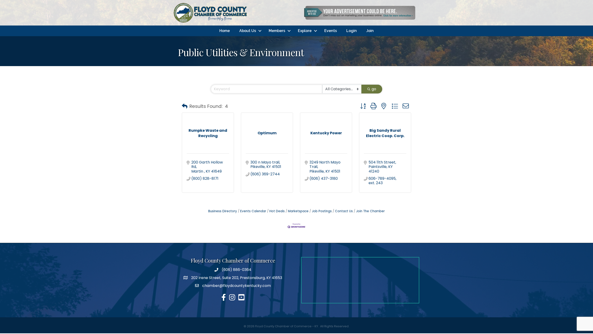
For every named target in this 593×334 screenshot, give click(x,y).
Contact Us (344, 211)
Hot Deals (277, 211)
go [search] (374, 89)
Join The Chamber (370, 211)
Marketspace (298, 211)
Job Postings (322, 211)
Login (351, 31)
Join (370, 31)
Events (330, 31)
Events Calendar (253, 211)
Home (224, 31)
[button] (184, 106)
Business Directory (222, 211)
